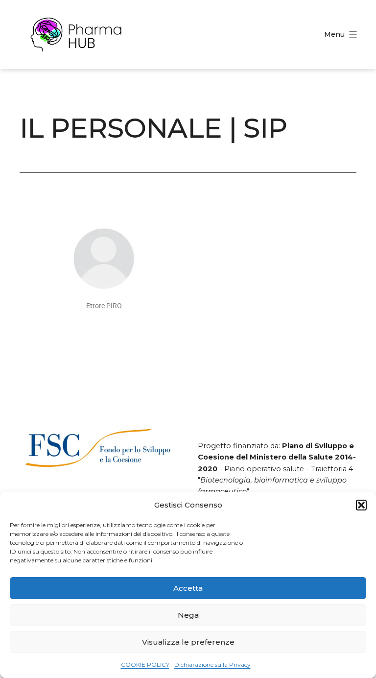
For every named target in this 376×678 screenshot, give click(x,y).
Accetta (188, 588)
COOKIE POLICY (145, 664)
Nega (188, 615)
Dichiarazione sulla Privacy (212, 664)
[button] (361, 505)
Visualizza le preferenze (188, 642)
